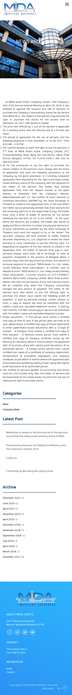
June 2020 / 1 (10, 503)
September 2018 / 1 (14, 535)
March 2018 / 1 (11, 551)
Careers (10, 672)
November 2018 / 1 (13, 530)
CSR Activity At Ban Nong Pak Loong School (29, 471)
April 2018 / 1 (10, 546)
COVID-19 (11, 458)
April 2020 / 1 (10, 509)
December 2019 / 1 (13, 514)
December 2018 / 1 (13, 525)
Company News (11, 409)
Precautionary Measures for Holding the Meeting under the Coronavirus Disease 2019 (36, 447)
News (5, 404)
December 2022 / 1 (13, 498)
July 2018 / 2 (10, 541)
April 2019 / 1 (10, 519)
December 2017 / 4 (13, 557)
